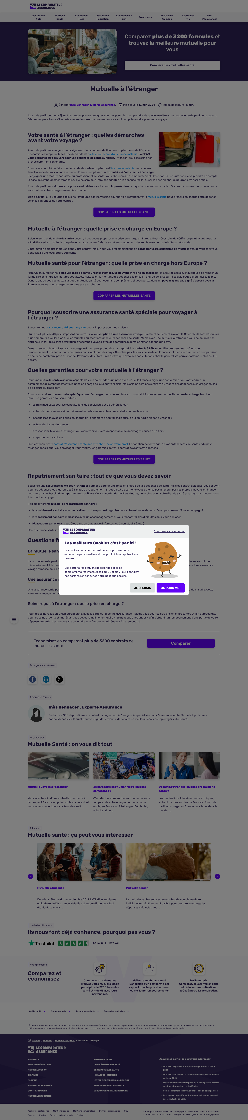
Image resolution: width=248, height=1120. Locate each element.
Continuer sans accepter (166, 532)
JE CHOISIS (142, 588)
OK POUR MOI (171, 588)
